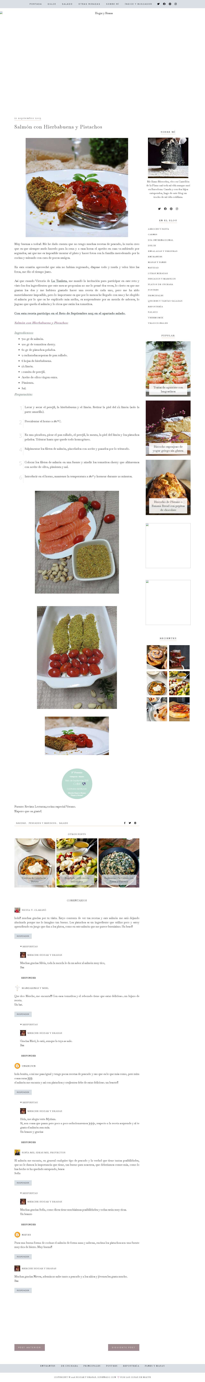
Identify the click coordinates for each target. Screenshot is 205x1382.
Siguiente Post (123, 1347)
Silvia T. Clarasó (34, 910)
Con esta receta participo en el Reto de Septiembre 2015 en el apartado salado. (70, 313)
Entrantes (47, 1366)
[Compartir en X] (130, 823)
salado (63, 823)
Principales (92, 1366)
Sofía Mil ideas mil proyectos (44, 1152)
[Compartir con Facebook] (125, 823)
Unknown (29, 1065)
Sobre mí (112, 4)
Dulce (52, 4)
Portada (36, 4)
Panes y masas (155, 1366)
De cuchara (69, 1366)
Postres (112, 1366)
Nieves (26, 1234)
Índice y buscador (138, 4)
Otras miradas (89, 4)
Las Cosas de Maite (138, 1377)
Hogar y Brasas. (87, 1377)
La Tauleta (59, 281)
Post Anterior (29, 1347)
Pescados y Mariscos (43, 823)
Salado (67, 4)
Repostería (131, 1366)
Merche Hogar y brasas (45, 955)
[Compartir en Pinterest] (135, 823)
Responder (23, 936)
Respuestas (30, 946)
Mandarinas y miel (35, 988)
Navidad (21, 823)
